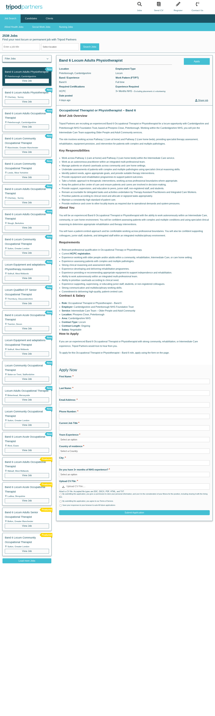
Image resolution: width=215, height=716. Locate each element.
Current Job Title (68, 423)
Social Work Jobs (41, 27)
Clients (49, 18)
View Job (27, 81)
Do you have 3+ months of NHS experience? (84, 469)
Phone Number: (68, 411)
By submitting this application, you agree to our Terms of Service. (87, 501)
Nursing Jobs (66, 27)
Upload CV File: (68, 481)
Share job (202, 100)
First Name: (65, 376)
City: (62, 458)
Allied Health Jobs (13, 27)
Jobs (139, 10)
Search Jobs (89, 47)
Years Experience (69, 435)
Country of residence (71, 446)
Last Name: (65, 388)
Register (178, 10)
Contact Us (197, 10)
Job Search (10, 18)
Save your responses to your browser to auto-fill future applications (88, 505)
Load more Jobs (27, 561)
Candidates (31, 18)
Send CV (158, 10)
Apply (197, 61)
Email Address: (67, 400)
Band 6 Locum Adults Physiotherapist (91, 60)
